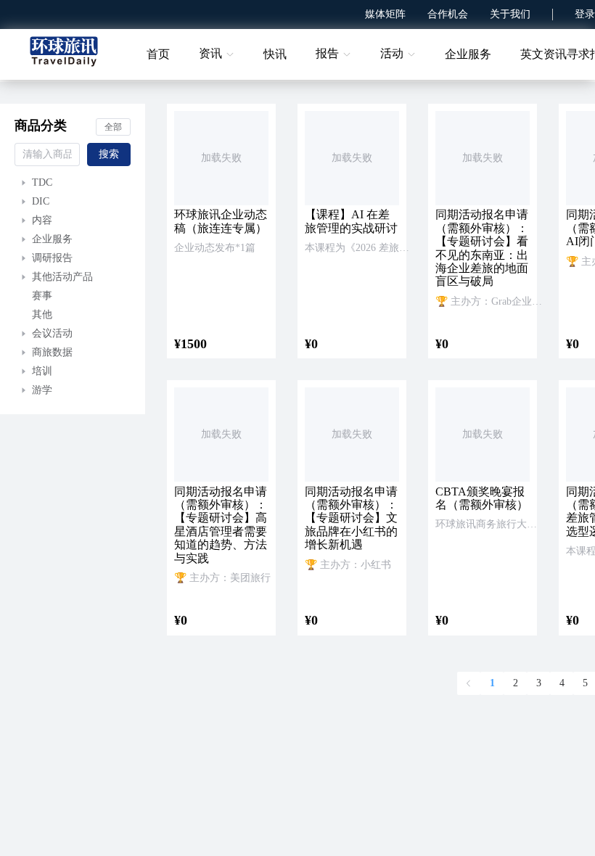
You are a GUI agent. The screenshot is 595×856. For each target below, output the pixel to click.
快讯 (275, 54)
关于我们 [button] (510, 14)
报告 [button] (327, 53)
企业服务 (468, 54)
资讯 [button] (210, 53)
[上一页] (468, 683)
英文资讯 (543, 54)
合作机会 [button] (447, 14)
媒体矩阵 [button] (385, 14)
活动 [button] (391, 53)
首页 (158, 54)
